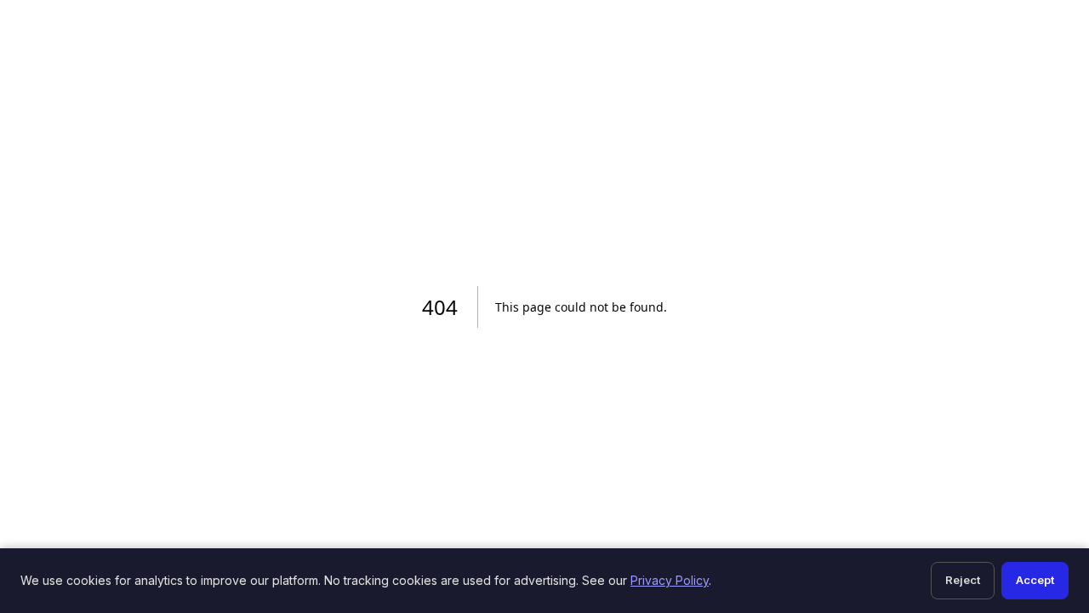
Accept (1035, 580)
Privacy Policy (669, 580)
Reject (962, 580)
